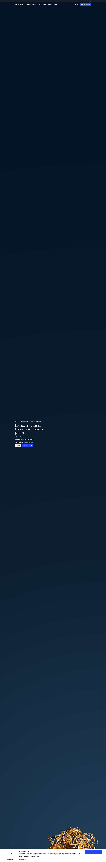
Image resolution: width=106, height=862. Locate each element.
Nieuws (55, 4)
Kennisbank (83, 1)
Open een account (85, 4)
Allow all (93, 852)
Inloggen (76, 4)
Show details (21, 859)
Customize (92, 856)
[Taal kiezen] (91, 1)
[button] (29, 4)
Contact (87, 1)
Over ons (78, 1)
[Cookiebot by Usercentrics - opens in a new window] (10, 860)
